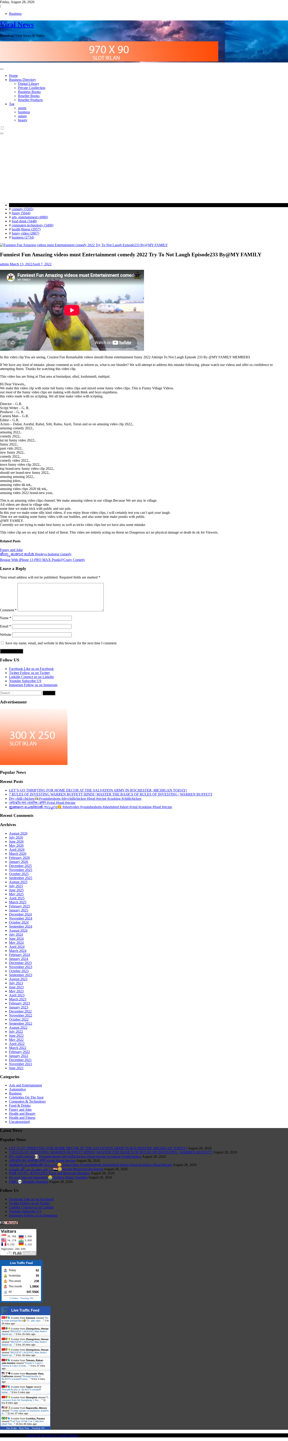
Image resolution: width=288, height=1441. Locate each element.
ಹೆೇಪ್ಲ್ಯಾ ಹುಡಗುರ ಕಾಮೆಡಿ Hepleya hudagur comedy (36, 554)
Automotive (17, 1089)
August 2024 (18, 930)
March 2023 (17, 999)
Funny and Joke (11, 550)
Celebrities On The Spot (26, 1097)
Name (5, 618)
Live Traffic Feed (25, 1310)
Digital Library (28, 84)
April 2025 (17, 898)
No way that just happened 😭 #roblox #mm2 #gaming (48, 1177)
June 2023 (16, 987)
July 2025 (16, 886)
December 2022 (20, 1011)
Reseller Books (29, 96)
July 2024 (16, 934)
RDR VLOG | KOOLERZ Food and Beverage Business (49, 1173)
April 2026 (17, 849)
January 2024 (18, 959)
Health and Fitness (22, 1118)
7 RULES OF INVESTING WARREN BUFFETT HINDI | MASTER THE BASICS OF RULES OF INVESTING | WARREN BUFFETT (110, 794)
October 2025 (19, 874)
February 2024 (19, 955)
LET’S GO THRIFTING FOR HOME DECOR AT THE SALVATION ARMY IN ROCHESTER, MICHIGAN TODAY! (98, 790)
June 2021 (16, 1068)
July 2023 (16, 983)
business (24, 112)
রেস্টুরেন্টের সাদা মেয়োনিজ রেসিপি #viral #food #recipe (42, 803)
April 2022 (17, 1044)
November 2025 (20, 870)
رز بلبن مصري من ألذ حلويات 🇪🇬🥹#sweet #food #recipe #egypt (56, 1169)
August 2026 (18, 833)
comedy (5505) (22, 209)
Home (13, 76)
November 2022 (20, 1015)
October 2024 (19, 922)
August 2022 (18, 1027)
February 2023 (19, 1003)
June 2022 (16, 1036)
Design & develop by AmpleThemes (52, 1435)
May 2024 (16, 942)
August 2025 (18, 882)
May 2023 (16, 991)
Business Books (29, 92)
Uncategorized (19, 1122)
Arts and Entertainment (25, 1085)
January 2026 (18, 862)
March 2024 (17, 951)
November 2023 (20, 967)
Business (15, 14)
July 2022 (16, 1031)
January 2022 (18, 1056)
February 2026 (19, 858)
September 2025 (20, 878)
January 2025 (18, 910)
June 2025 (16, 890)
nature (22, 116)
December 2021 (20, 1060)
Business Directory (22, 80)
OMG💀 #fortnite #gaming (28, 1182)
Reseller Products (30, 100)
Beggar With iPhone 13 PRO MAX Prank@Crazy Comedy (42, 560)
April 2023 (17, 995)
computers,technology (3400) (32, 225)
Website (5, 634)
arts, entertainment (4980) (30, 217)
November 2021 (20, 1064)
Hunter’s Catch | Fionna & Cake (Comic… (22, 1364)
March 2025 (17, 902)
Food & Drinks (20, 1105)
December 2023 (20, 963)
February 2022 (19, 1052)
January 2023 (18, 1007)
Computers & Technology (27, 1101)
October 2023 (19, 971)
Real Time (24, 1428)
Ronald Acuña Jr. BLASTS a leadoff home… (21, 1377)
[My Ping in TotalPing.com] (9, 1223)
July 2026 (16, 837)
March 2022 (17, 1048)
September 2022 (20, 1023)
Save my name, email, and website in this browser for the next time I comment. (61, 643)
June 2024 (16, 938)
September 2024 (20, 926)
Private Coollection (31, 88)
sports (22, 108)
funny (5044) (21, 213)
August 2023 (18, 979)
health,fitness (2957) (26, 229)
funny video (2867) (25, 233)
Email (5, 626)
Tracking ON (26, 1298)
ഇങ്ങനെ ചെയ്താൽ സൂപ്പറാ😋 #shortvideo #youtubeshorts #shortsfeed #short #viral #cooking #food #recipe (90, 807)
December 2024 (20, 914)
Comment (8, 610)
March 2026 (17, 854)
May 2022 (16, 1040)
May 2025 (16, 894)
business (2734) (23, 237)
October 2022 (19, 1019)
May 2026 (16, 845)
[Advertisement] (144, 168)
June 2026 (16, 841)
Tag (11, 104)
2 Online (13, 1298)
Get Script (11, 1428)
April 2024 (17, 947)
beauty (22, 120)
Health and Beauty (22, 1113)
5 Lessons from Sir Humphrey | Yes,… (25, 1398)
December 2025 (20, 866)
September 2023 (20, 975)
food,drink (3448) (24, 221)
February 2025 (19, 906)
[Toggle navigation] (2, 69)
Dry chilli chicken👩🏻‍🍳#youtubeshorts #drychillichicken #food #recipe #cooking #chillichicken (75, 798)
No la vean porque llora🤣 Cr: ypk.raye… (25, 1319)
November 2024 (20, 918)
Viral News (17, 24)
